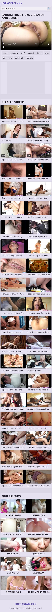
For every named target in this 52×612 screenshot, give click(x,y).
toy (4, 58)
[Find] (49, 8)
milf (23, 53)
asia (10, 58)
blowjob (31, 53)
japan (39, 53)
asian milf (19, 58)
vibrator (29, 58)
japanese (14, 53)
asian (5, 53)
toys (47, 53)
